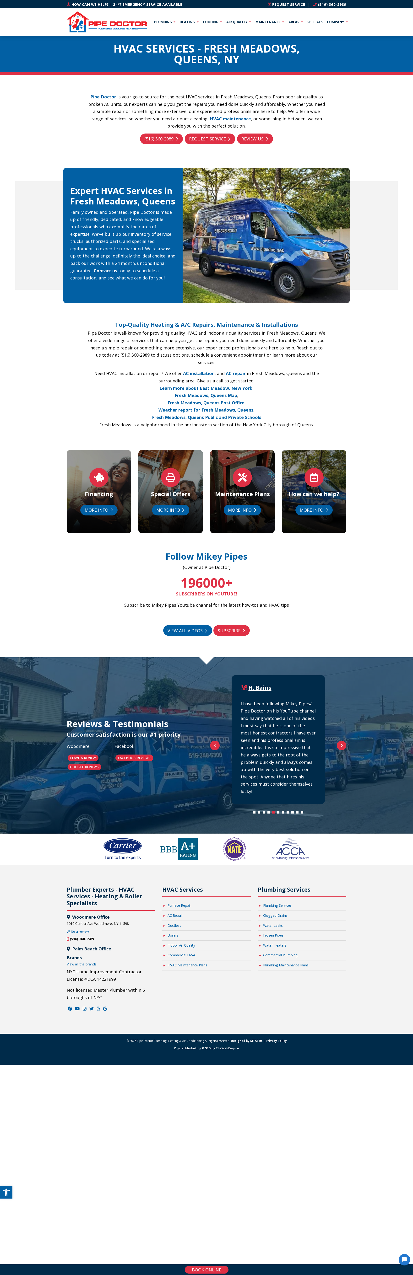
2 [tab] (260, 813)
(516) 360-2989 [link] (331, 4)
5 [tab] (274, 813)
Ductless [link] (174, 925)
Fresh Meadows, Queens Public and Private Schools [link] (206, 417)
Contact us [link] (105, 270)
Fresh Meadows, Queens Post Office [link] (206, 403)
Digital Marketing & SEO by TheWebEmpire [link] (206, 1048)
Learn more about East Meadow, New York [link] (205, 388)
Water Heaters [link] (274, 945)
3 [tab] (265, 813)
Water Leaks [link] (273, 925)
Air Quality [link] (237, 22)
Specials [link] (315, 22)
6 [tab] (279, 813)
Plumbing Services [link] (277, 905)
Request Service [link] (207, 139)
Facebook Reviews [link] (134, 757)
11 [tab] (303, 813)
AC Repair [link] (175, 915)
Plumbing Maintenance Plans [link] (286, 965)
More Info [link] (96, 510)
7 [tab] (284, 813)
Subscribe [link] (229, 630)
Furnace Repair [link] (179, 905)
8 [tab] (289, 813)
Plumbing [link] (163, 22)
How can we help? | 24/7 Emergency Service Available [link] (126, 4)
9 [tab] (293, 813)
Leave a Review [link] (83, 757)
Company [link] (336, 22)
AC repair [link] (236, 373)
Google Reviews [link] (84, 767)
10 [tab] (298, 813)
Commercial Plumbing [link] (280, 955)
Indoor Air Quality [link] (181, 945)
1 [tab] (255, 813)
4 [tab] (269, 813)
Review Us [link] (252, 139)
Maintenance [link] (268, 22)
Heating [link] (188, 22)
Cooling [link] (211, 22)
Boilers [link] (173, 935)
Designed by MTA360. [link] (247, 1041)
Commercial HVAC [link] (182, 955)
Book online (206, 1270)
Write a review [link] (78, 931)
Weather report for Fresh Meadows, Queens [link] (205, 410)
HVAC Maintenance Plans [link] (187, 965)
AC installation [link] (199, 373)
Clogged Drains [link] (275, 915)
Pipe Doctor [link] (103, 97)
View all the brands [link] (82, 964)
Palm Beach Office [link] (91, 949)
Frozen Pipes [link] (273, 935)
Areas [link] (294, 22)
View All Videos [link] (185, 630)
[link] (6, 1192)
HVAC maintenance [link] (230, 119)
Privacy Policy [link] (276, 1041)
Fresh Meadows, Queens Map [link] (206, 395)
